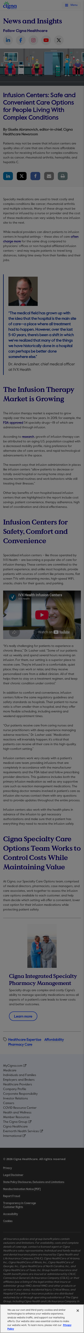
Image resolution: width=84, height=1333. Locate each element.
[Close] (77, 1310)
